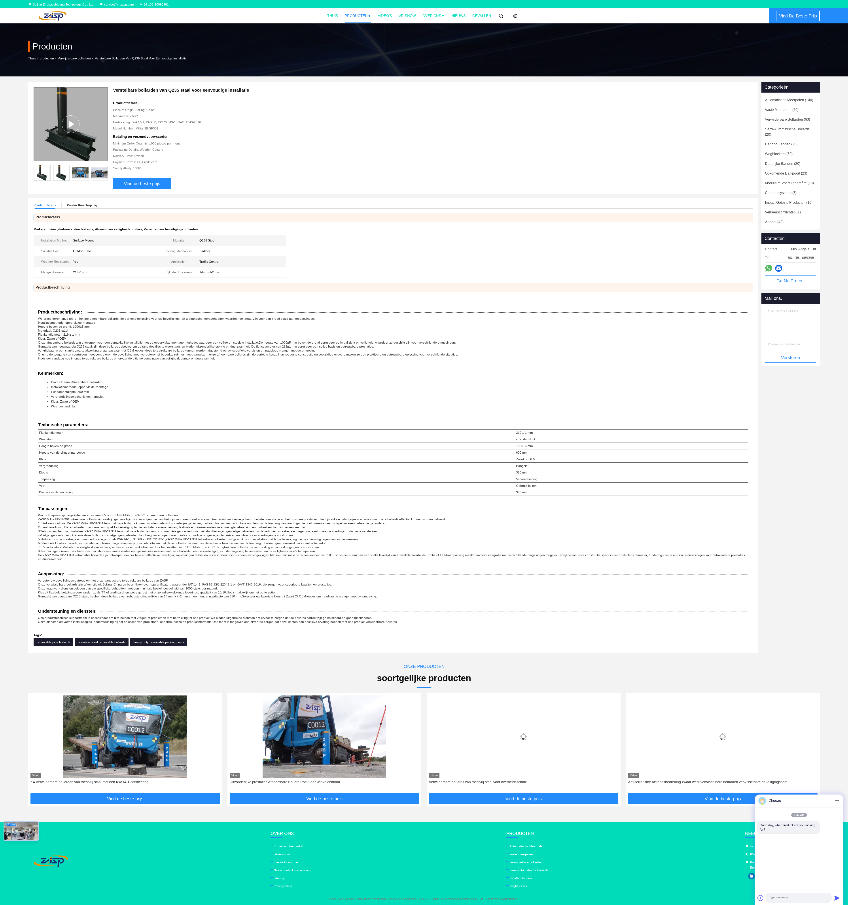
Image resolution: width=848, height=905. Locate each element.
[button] (104, 172)
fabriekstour (282, 854)
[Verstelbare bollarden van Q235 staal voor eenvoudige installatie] (71, 124)
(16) (788, 202)
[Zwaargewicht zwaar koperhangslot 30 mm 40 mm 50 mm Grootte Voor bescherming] (723, 736)
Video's (385, 16)
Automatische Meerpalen (526, 846)
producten (47, 58)
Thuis (332, 16)
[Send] (836, 898)
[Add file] (760, 898)
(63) (787, 119)
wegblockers (518, 886)
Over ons (431, 16)
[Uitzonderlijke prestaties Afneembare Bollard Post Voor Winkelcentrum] (125, 736)
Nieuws (458, 16)
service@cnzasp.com (119, 4)
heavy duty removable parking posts (158, 642)
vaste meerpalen (521, 854)
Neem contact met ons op (292, 870)
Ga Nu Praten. (790, 280)
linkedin (751, 876)
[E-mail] (779, 268)
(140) (789, 100)
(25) (781, 144)
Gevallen (481, 16)
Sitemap (279, 878)
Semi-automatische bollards (528, 870)
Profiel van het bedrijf (288, 846)
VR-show (407, 16)
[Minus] (837, 800)
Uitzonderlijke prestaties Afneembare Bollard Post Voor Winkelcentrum (85, 782)
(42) (774, 222)
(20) (787, 131)
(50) (782, 110)
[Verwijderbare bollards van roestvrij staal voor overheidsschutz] (324, 736)
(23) (786, 173)
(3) (781, 193)
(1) (783, 212)
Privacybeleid (283, 886)
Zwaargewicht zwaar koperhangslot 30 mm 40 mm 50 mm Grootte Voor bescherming (694, 782)
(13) (789, 183)
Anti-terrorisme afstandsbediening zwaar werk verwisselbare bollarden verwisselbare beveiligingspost (508, 782)
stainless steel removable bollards (101, 642)
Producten (356, 16)
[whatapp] (768, 268)
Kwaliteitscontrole (286, 862)
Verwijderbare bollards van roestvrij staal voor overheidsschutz (278, 782)
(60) (779, 154)
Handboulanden (520, 878)
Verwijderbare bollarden (74, 58)
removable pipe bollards (53, 642)
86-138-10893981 (156, 4)
